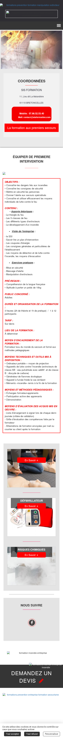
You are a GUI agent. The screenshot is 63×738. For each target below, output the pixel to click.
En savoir (31, 460)
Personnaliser (51, 734)
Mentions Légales (31, 719)
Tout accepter (12, 734)
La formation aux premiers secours (31, 127)
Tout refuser (32, 734)
